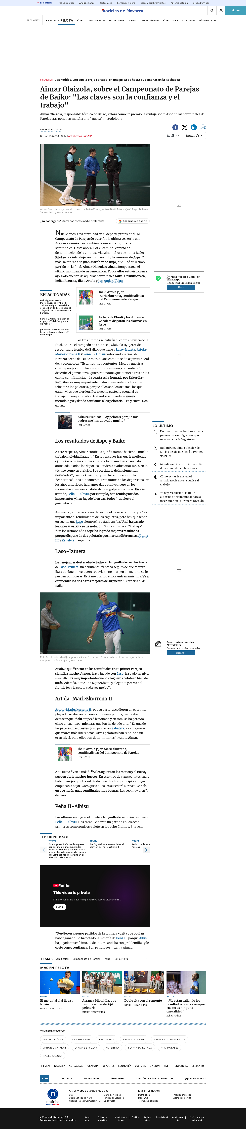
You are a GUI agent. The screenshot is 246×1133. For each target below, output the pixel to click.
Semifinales (62, 958)
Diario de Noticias (112, 1094)
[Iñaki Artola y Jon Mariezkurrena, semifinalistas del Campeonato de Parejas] (86, 297)
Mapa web (143, 1097)
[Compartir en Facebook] (175, 128)
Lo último (162, 425)
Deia (71, 1094)
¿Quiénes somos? (195, 1078)
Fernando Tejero (134, 1039)
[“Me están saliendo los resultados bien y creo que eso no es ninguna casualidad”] (186, 982)
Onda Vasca (109, 1100)
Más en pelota (54, 967)
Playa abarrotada (140, 1047)
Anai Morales (169, 1047)
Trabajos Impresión (182, 1094)
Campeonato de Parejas (87, 958)
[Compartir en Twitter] (185, 128)
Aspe (107, 958)
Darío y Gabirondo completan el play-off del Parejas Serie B (107, 845)
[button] (43, 850)
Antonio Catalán (54, 1047)
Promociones (91, 1078)
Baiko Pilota (121, 958)
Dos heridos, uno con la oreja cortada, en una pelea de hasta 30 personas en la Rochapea (117, 80)
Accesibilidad (162, 1117)
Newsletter (118, 1078)
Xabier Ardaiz (174, 1015)
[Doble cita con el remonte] (144, 982)
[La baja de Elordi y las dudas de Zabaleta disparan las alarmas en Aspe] (86, 323)
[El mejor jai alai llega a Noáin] (60, 982)
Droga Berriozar (86, 1047)
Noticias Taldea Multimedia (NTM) (85, 1100)
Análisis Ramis (81, 1039)
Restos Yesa (106, 1039)
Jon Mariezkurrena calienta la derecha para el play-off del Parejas (54, 332)
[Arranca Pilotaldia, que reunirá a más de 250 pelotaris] (102, 982)
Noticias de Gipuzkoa (114, 1097)
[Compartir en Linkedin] (194, 128)
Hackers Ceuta (52, 1055)
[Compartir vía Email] (203, 128)
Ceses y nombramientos (169, 1039)
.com (45, 1078)
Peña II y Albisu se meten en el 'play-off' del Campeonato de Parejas (55, 321)
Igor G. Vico (46, 129)
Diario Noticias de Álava (80, 1097)
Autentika (112, 1047)
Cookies (135, 1117)
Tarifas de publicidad (148, 1100)
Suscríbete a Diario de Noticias (154, 1078)
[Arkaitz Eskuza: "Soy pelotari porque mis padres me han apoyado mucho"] (65, 422)
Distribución (144, 1094)
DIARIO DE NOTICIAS (51, 1008)
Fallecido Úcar (53, 1039)
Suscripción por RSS (182, 1097)
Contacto (66, 1078)
